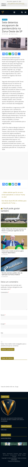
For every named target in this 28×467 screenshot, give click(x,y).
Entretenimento (13, 455)
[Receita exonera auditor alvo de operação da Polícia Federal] (14, 258)
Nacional (5, 19)
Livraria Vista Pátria (6, 438)
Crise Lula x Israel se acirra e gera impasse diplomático (12, 252)
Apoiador (14, 456)
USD (11, 386)
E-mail (3, 324)
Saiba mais (4, 429)
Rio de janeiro (6, 455)
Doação (24, 455)
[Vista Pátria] (5, 12)
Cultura (24, 453)
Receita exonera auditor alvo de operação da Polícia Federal (12, 274)
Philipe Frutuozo (14, 34)
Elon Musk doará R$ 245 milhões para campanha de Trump (14, 202)
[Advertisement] (14, 166)
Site (2, 333)
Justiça (20, 453)
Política (4, 453)
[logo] (8, 400)
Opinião (19, 455)
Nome (3, 315)
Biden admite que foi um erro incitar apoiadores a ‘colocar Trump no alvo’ (13, 194)
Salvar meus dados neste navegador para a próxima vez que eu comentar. (13, 345)
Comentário (5, 292)
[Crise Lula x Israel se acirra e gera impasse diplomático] (14, 236)
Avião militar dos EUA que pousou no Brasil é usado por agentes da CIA (14, 230)
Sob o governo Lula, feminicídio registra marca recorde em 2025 (16, 4)
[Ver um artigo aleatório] (25, 12)
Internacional (10, 453)
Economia (16, 453)
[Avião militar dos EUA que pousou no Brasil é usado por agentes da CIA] (14, 214)
